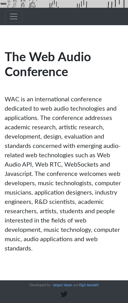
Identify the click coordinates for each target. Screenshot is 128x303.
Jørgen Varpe (62, 285)
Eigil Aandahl (88, 285)
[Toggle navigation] (13, 16)
